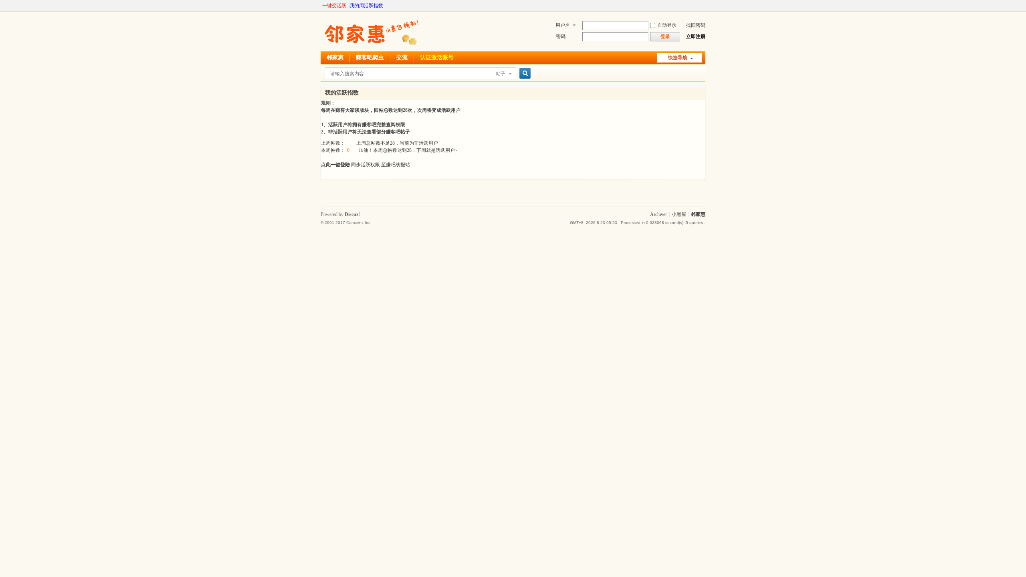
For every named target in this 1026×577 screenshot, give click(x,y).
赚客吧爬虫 (370, 57)
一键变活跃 (334, 5)
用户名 (562, 25)
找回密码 (695, 25)
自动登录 (667, 25)
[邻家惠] (371, 46)
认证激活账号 (437, 57)
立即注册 (695, 36)
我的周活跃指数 (366, 5)
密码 (561, 36)
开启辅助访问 (703, 5)
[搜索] (523, 73)
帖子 (500, 74)
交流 (402, 57)
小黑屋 (679, 214)
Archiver (658, 214)
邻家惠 (335, 57)
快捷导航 (677, 58)
